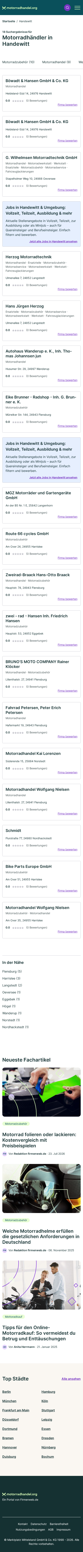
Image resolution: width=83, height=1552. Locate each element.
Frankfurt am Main (15, 1410)
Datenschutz (39, 1524)
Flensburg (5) (12, 971)
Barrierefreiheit (59, 1524)
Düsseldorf (10, 1419)
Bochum (48, 1457)
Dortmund (9, 1429)
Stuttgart (48, 1410)
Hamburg (48, 1392)
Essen (46, 1429)
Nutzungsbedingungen (30, 1529)
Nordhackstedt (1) (15, 1027)
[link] (41, 93)
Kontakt (23, 1524)
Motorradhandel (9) (56, 62)
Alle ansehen (71, 1379)
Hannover (9, 1447)
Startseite (8, 21)
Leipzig (47, 1419)
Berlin (6, 1392)
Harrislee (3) (11, 978)
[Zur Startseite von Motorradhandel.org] (19, 7)
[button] (67, 7)
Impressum (63, 1529)
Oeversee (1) (11, 992)
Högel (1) (9, 1006)
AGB (50, 1529)
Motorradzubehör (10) (18, 62)
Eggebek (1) (11, 999)
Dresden (48, 1438)
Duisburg (9, 1457)
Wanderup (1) (12, 1013)
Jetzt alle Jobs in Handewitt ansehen (53, 241)
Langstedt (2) (12, 985)
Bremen (8, 1438)
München (9, 1401)
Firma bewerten (67, 104)
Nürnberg (49, 1447)
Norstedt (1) (11, 1020)
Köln (45, 1401)
